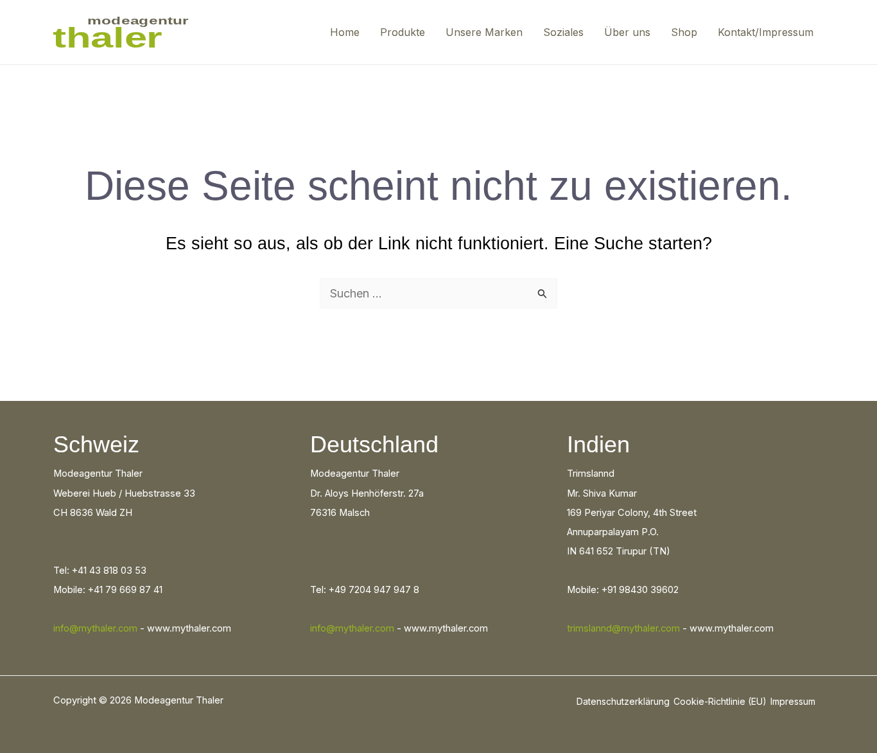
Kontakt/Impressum (765, 32)
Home (345, 32)
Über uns (627, 32)
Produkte (402, 32)
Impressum (792, 701)
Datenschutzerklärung (623, 701)
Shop (684, 32)
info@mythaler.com (95, 628)
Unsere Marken (484, 32)
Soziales (563, 32)
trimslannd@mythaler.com (623, 628)
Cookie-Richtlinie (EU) (720, 701)
